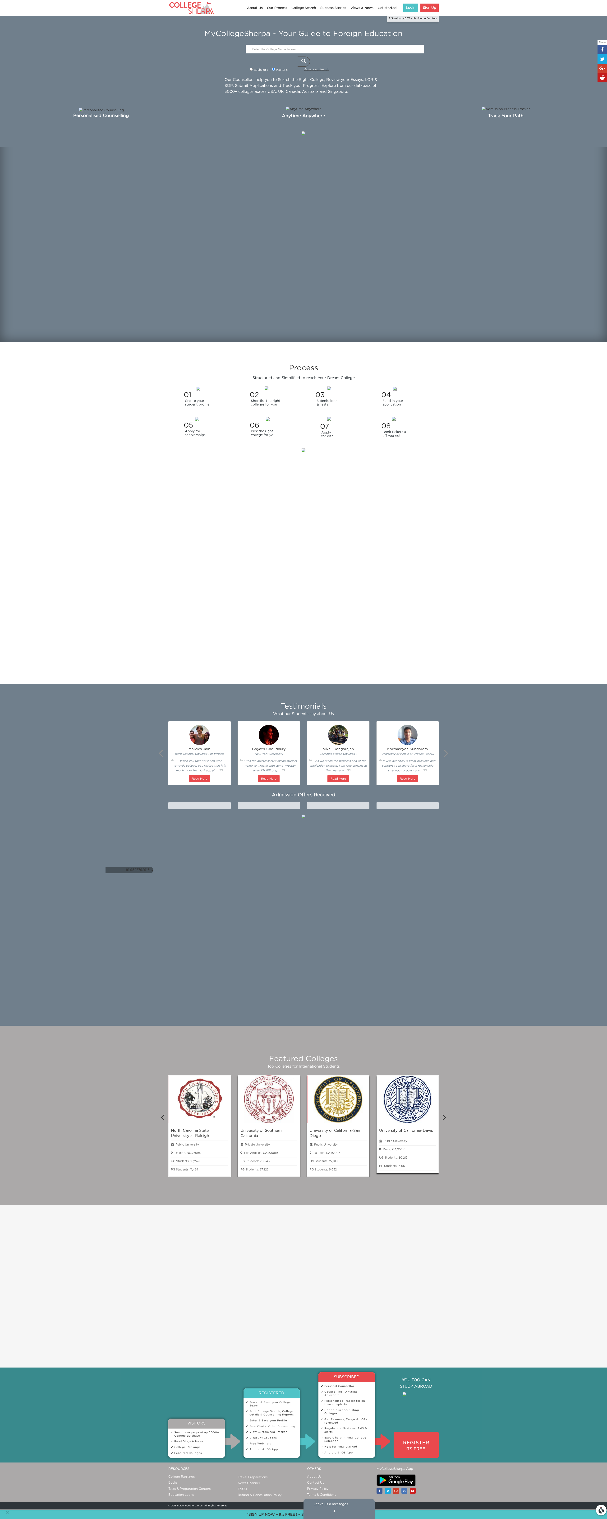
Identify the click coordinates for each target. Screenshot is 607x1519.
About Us (314, 1476)
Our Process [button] (277, 8)
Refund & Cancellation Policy (260, 1495)
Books (172, 1482)
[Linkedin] (405, 1491)
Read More (199, 778)
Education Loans (181, 1494)
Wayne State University (199, 806)
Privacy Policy (317, 1489)
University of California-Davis (406, 1130)
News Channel (249, 1483)
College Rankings (181, 1476)
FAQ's (242, 1489)
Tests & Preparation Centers (189, 1489)
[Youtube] (414, 1491)
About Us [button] (255, 8)
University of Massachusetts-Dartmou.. (410, 806)
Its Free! (416, 1445)
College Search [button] (303, 8)
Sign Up (429, 7)
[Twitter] (389, 1491)
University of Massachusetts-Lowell (338, 806)
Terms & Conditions (321, 1494)
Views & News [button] (361, 8)
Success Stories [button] (333, 8)
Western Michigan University (269, 806)
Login (410, 7)
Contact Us (315, 1482)
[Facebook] (381, 1491)
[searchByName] (304, 62)
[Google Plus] (397, 1491)
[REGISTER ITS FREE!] (416, 1438)
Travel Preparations (252, 1477)
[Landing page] (601, 1509)
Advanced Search (316, 69)
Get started (387, 8)
